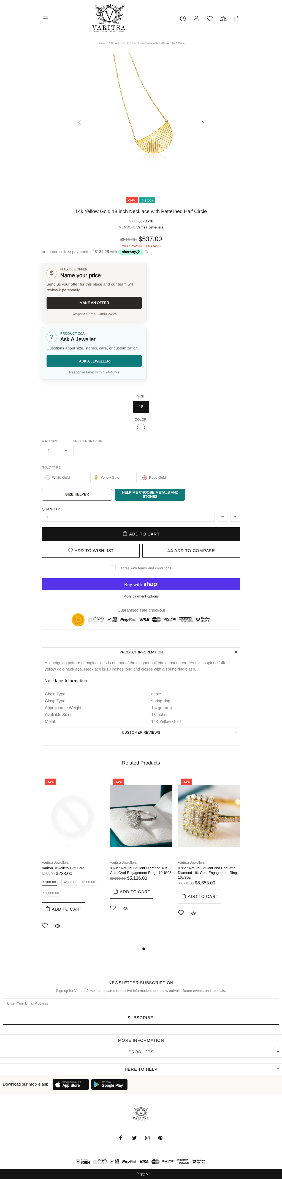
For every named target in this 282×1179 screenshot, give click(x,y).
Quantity (51, 509)
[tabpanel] (73, 861)
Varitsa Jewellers (109, 18)
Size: (141, 396)
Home (101, 43)
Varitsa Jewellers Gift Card (63, 868)
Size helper (77, 494)
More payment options (141, 596)
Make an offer (94, 303)
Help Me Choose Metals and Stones (150, 494)
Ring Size (50, 441)
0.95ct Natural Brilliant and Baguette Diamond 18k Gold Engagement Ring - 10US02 (208, 872)
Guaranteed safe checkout (141, 610)
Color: (141, 419)
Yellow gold (141, 427)
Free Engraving (87, 441)
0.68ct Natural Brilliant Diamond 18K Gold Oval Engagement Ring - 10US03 (140, 870)
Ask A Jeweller (94, 361)
